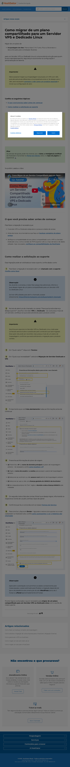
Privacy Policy (38, 125)
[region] (35, 125)
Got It (53, 133)
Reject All (40, 133)
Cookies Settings (15, 133)
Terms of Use (32, 118)
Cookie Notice (14, 128)
